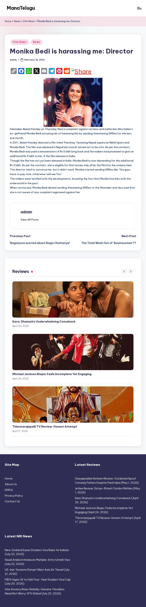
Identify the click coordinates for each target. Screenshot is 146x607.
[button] (30, 219)
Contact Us (12, 501)
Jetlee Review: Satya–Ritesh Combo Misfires (104, 488)
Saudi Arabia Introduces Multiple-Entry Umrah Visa (37, 560)
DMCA (9, 490)
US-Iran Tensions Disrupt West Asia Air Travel (34, 569)
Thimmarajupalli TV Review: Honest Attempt (44, 426)
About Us (11, 484)
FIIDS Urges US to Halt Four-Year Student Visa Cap (38, 579)
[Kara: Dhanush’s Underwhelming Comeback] (72, 299)
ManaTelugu (21, 8)
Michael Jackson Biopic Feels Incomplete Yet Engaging (51, 374)
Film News (29, 21)
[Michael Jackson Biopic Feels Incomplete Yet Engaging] (72, 352)
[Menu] (139, 8)
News (17, 21)
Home (8, 21)
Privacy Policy (14, 495)
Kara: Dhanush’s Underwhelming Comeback (43, 321)
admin (26, 212)
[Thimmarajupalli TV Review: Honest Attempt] (72, 404)
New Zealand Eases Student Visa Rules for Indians (37, 550)
